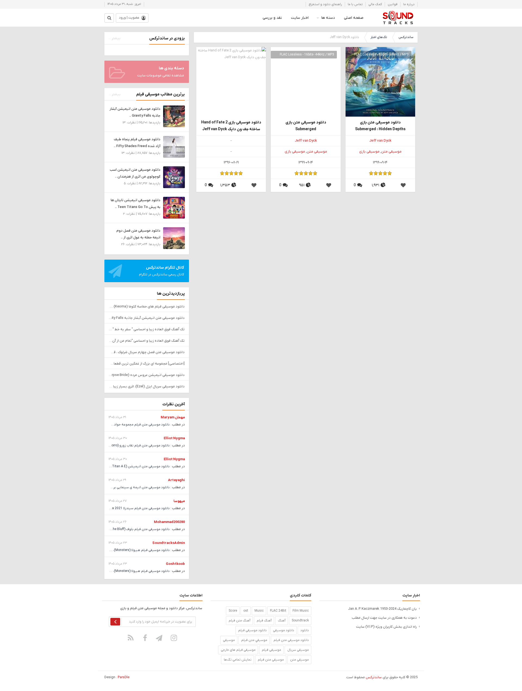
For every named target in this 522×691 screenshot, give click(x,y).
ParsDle (123, 677)
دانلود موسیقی (283, 630)
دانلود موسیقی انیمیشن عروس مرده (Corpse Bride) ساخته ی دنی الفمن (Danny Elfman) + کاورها (147, 375)
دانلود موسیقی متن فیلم (291, 640)
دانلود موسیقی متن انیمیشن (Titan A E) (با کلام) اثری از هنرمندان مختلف (117, 466)
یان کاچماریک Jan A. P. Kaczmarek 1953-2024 (382, 608)
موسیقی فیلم (271, 650)
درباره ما (409, 4)
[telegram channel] (159, 638)
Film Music (301, 611)
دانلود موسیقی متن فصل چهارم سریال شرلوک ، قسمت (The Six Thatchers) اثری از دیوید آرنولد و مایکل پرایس (147, 352)
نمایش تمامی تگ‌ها (237, 660)
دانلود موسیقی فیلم (252, 630)
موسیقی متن (391, 151)
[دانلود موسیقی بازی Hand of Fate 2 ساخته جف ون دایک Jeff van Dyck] (231, 81)
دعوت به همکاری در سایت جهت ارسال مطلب (384, 617)
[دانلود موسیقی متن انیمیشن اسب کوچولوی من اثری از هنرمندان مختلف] (174, 177)
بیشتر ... (114, 38)
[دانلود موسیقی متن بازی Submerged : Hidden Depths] (380, 81)
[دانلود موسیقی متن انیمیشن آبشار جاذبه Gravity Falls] (174, 116)
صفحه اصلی (353, 17)
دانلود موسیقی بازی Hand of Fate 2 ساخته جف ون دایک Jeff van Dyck (231, 126)
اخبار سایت (300, 17)
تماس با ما (355, 4)
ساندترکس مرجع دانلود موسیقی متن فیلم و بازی (398, 17)
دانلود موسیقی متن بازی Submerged (305, 126)
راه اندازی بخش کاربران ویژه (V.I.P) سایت (386, 626)
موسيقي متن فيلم (254, 640)
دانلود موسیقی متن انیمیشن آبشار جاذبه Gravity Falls (147, 318)
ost (245, 611)
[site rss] (131, 638)
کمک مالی (375, 4)
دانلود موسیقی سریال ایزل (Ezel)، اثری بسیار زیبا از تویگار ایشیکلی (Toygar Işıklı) (147, 386)
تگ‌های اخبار (379, 37)
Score (233, 611)
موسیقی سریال (298, 650)
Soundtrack (300, 620)
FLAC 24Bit (278, 611)
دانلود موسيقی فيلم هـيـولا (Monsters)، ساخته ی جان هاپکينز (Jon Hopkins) (115, 550)
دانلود (304, 630)
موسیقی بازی (369, 151)
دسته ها (328, 17)
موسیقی (229, 640)
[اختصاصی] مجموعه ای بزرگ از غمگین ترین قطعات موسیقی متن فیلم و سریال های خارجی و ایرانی (147, 363)
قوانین (392, 4)
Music (259, 611)
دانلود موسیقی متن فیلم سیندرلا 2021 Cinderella (134, 508)
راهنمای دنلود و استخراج (325, 4)
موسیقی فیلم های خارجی (238, 650)
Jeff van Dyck (380, 140)
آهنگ (281, 620)
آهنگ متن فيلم (239, 620)
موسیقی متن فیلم (271, 660)
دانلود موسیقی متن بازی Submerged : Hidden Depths (380, 126)
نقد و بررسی (272, 17)
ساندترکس (406, 37)
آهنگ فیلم (264, 620)
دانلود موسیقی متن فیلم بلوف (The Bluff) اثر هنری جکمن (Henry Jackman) (115, 529)
